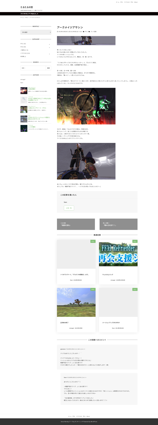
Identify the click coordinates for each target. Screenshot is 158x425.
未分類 (22, 56)
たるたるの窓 (26, 7)
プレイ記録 (93, 31)
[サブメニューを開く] (49, 44)
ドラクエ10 (126, 2)
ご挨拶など (23, 50)
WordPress (94, 421)
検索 (48, 68)
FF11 (121, 2)
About (136, 2)
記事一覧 (69, 208)
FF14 (132, 2)
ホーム (117, 2)
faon (21, 82)
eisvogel (22, 79)
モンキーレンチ (79, 421)
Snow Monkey (65, 421)
